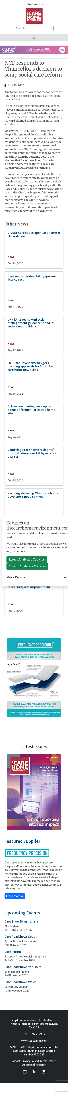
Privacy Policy (30, 1061)
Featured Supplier (22, 841)
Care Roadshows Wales (20, 982)
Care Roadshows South (21, 936)
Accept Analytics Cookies (27, 566)
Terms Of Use (48, 1061)
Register (39, 4)
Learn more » (14, 896)
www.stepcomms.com (34, 1040)
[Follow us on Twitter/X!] (34, 1072)
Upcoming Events (22, 913)
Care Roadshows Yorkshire (23, 967)
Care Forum (13, 952)
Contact (15, 1061)
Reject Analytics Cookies (27, 559)
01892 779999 (36, 1034)
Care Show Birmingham (21, 921)
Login (27, 4)
